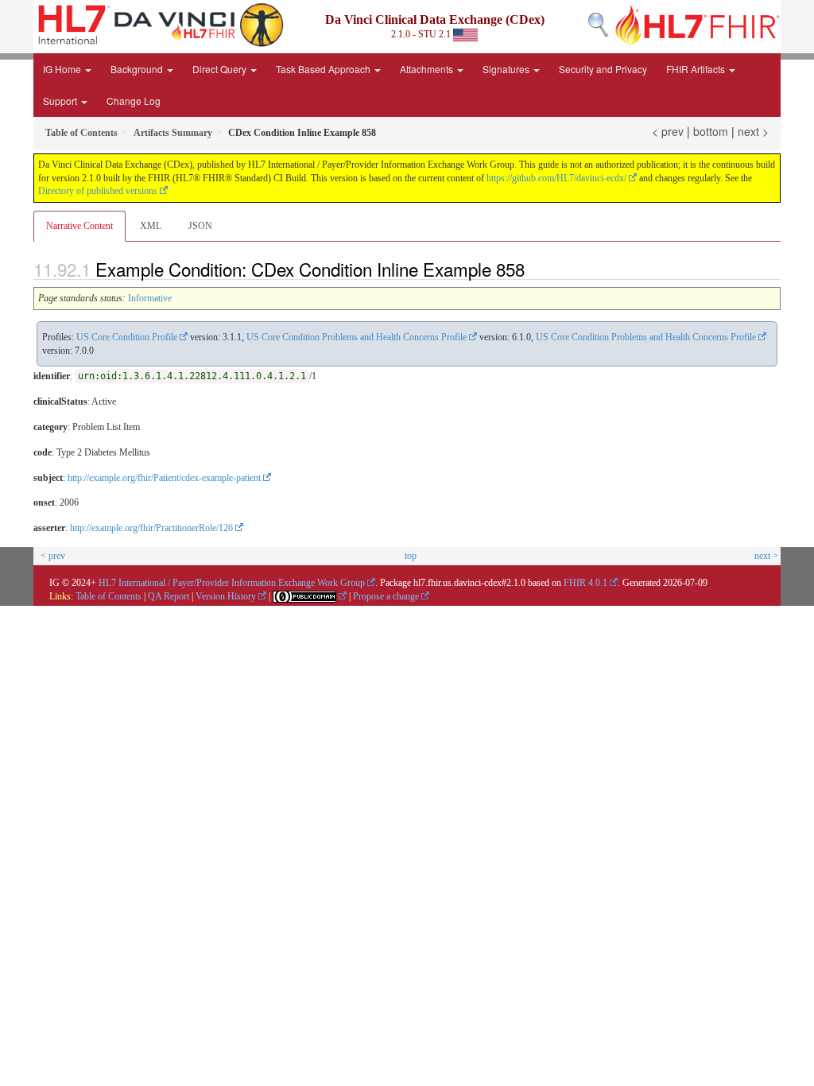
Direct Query (220, 69)
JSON (200, 225)
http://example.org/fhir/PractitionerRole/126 (151, 527)
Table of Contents (108, 596)
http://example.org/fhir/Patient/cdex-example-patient (164, 477)
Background (137, 69)
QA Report (168, 596)
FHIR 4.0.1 (585, 582)
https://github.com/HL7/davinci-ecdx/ (556, 178)
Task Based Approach (324, 69)
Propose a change (386, 596)
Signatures (507, 69)
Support (61, 100)
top (411, 555)
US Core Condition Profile (126, 337)
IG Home (63, 69)
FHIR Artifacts (696, 69)
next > (753, 131)
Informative (150, 298)
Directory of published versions (97, 190)
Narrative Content (79, 225)
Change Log (134, 100)
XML (150, 225)
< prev (668, 131)
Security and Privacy (603, 69)
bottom (710, 131)
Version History (226, 596)
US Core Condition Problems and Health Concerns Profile (356, 337)
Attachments (427, 69)
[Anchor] (533, 268)
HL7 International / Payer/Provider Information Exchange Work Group (232, 582)
